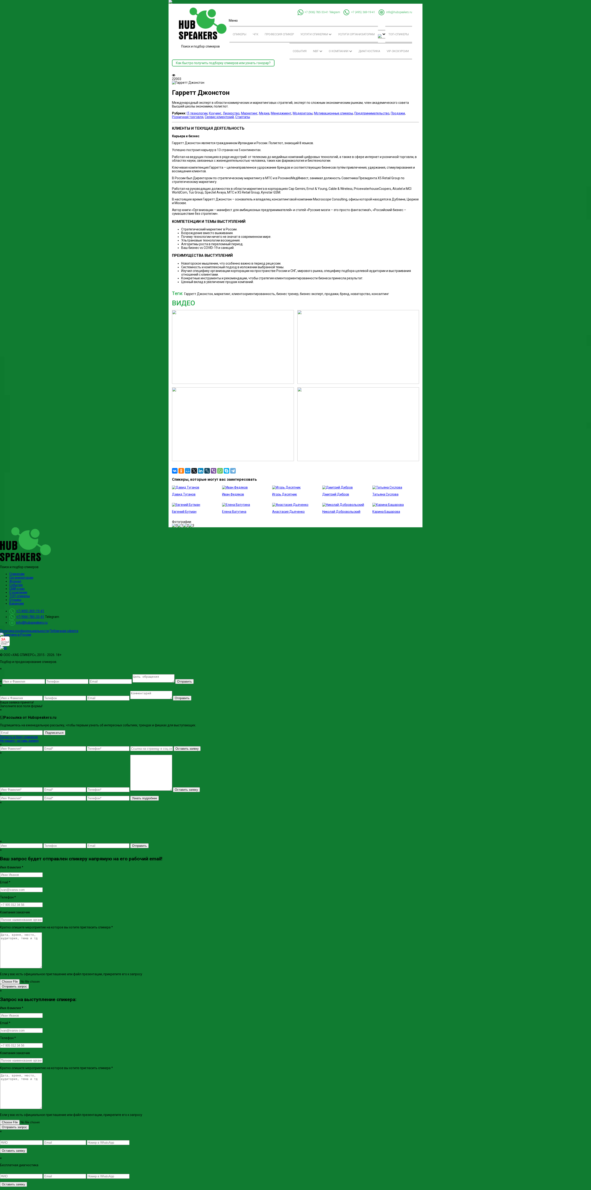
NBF (316, 51)
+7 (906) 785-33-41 (317, 12)
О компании (339, 51)
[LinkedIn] (200, 471)
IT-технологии (197, 113)
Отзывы (15, 600)
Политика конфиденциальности (24, 631)
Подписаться (54, 732)
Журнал (15, 581)
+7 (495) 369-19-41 (363, 12)
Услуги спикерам (314, 34)
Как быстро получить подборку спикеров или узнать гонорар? (223, 63)
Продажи (398, 113)
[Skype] (226, 471)
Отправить (184, 681)
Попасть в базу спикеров (19, 737)
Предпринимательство (371, 113)
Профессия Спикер (279, 34)
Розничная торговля (187, 117)
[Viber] (213, 471)
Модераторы (303, 113)
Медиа (264, 113)
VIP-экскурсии (398, 51)
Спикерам (16, 574)
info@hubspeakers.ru (399, 12)
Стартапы (242, 117)
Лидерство (231, 113)
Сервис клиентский (219, 117)
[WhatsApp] (220, 471)
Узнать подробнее (144, 798)
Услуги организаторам (356, 34)
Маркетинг (249, 113)
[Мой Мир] (187, 471)
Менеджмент (281, 113)
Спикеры (239, 34)
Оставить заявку (187, 748)
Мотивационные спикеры (333, 113)
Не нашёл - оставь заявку (19, 741)
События (300, 51)
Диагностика (369, 51)
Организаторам (21, 577)
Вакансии (16, 603)
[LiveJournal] (207, 471)
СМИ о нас (17, 589)
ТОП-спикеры (399, 34)
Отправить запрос (14, 986)
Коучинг (215, 113)
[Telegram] (233, 471)
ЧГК (255, 34)
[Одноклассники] (181, 471)
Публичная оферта (64, 631)
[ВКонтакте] (175, 471)
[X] (194, 471)
